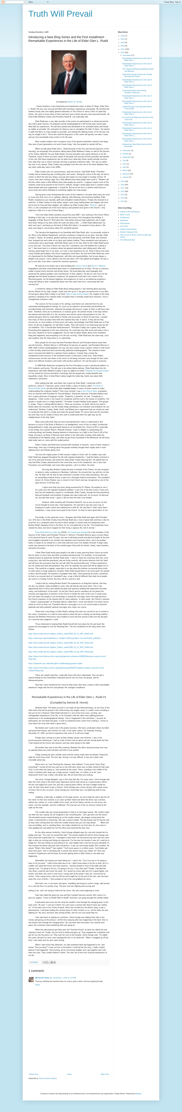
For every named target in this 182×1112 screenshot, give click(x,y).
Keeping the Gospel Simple (97, 371)
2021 (123, 49)
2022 (123, 46)
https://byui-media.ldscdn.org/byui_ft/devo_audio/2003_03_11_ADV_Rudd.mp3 (60, 634)
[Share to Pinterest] (54, 962)
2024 (123, 39)
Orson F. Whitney (98, 266)
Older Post (105, 1074)
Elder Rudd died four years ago (48, 532)
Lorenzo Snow (81, 266)
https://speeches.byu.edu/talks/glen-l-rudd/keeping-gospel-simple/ (55, 663)
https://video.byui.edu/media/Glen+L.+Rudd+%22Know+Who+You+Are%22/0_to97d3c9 (64, 638)
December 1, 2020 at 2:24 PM (64, 978)
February (126, 174)
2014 (123, 198)
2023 (123, 43)
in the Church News (89, 391)
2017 (123, 188)
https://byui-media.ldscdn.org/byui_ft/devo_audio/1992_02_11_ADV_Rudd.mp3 (60, 647)
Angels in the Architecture (130, 212)
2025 (123, 36)
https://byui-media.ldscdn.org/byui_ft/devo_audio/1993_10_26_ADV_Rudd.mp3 (60, 643)
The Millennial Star (127, 240)
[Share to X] (49, 962)
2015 (123, 195)
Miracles (93, 205)
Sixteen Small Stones (128, 229)
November (127, 151)
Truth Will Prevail (60, 13)
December (127, 55)
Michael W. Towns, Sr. (43, 978)
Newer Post (33, 1074)
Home (69, 1074)
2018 (123, 185)
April (125, 167)
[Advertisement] (68, 1050)
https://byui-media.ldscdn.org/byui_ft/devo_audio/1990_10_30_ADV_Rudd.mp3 (60, 652)
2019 (123, 181)
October (126, 154)
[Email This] (43, 962)
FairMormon (125, 218)
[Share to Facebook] (51, 962)
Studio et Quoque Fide (128, 232)
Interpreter (124, 220)
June (125, 164)
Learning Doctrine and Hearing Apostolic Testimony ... (134, 91)
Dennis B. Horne (74, 102)
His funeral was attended (78, 532)
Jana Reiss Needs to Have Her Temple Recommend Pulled (137, 75)
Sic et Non (124, 226)
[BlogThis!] (46, 962)
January (126, 177)
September (127, 157)
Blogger (138, 1094)
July (124, 160)
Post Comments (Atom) (48, 1078)
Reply (37, 985)
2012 (123, 201)
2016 (123, 191)
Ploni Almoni (125, 223)
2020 (123, 53)
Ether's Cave (125, 215)
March (125, 170)
